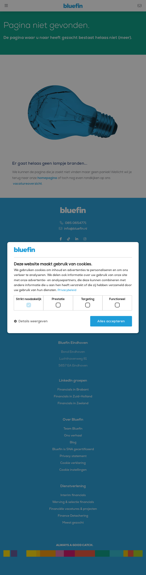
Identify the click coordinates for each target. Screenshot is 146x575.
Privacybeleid (67, 290)
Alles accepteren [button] (111, 321)
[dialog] (73, 287)
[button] (31, 321)
